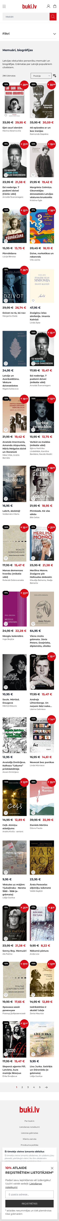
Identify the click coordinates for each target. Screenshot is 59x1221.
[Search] (53, 16)
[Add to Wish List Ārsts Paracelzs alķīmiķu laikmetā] (33, 872)
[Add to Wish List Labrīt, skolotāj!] (6, 499)
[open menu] (4, 6)
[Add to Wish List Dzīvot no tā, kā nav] (6, 301)
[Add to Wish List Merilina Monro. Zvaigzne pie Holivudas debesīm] (33, 558)
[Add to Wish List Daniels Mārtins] (33, 813)
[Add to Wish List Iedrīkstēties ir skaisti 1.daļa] (33, 995)
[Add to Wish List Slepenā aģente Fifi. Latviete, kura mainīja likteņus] (6, 1054)
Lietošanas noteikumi (29, 1127)
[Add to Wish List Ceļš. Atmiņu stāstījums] (6, 813)
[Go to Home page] (29, 6)
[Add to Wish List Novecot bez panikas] (33, 750)
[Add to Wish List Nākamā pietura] (33, 939)
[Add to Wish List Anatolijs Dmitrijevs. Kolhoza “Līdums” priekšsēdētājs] (6, 750)
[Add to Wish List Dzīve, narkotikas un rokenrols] (33, 241)
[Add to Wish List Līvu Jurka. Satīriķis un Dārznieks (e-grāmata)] (33, 1054)
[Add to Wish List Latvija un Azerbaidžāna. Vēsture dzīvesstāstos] (6, 363)
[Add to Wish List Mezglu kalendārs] (6, 624)
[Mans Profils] (48, 6)
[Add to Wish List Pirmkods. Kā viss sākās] (33, 499)
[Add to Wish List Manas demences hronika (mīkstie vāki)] (6, 558)
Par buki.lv (29, 1121)
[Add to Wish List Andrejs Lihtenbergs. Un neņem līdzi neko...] (33, 687)
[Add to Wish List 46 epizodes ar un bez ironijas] (33, 115)
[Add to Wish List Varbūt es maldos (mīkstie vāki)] (33, 430)
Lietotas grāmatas (29, 1133)
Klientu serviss (29, 1139)
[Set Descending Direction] (54, 76)
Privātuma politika (29, 1145)
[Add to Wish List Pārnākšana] (6, 241)
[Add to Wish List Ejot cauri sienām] (6, 115)
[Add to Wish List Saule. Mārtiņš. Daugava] (6, 687)
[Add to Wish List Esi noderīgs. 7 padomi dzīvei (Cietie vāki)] (6, 175)
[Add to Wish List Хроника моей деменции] (6, 995)
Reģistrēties (29, 1203)
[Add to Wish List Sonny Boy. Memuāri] (6, 939)
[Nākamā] (46, 1087)
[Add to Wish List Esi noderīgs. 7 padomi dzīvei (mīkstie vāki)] (33, 363)
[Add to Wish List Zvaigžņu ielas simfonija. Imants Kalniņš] (33, 301)
